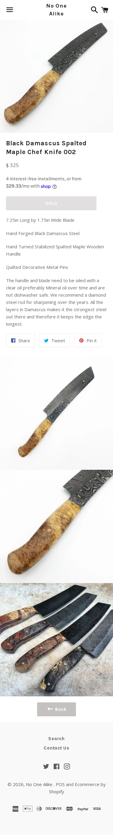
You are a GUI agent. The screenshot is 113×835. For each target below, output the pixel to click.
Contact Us (56, 748)
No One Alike (56, 9)
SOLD (51, 203)
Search (56, 738)
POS (60, 784)
